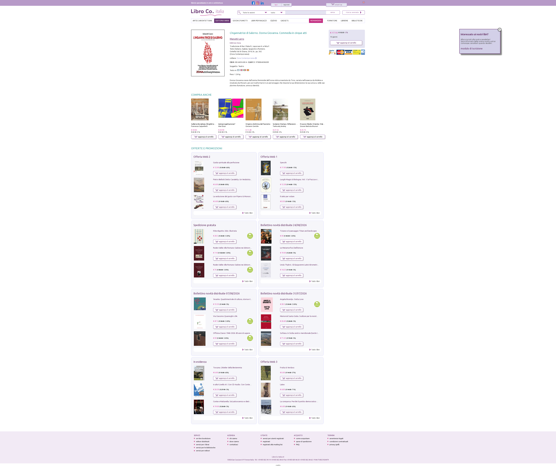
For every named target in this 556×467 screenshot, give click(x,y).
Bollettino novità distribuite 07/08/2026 (216, 293)
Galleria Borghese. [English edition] (205, 124)
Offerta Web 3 (268, 361)
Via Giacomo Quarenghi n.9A (225, 316)
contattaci (233, 444)
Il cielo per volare (287, 196)
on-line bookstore (203, 438)
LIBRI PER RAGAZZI (259, 21)
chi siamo (233, 438)
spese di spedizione (304, 441)
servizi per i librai (202, 444)
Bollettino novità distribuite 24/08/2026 (283, 225)
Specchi (283, 162)
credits (278, 465)
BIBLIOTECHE (357, 21)
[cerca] (332, 12)
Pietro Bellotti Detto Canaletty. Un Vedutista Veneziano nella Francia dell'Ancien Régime (250, 179)
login (276, 5)
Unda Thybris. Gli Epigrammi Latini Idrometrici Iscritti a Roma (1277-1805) (310, 265)
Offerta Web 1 (268, 156)
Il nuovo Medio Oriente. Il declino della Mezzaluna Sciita (323, 124)
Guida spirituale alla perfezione (226, 162)
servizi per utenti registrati (273, 438)
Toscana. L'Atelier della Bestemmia (227, 368)
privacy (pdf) (334, 444)
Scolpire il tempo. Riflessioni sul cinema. (289, 124)
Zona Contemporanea (246, 58)
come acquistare (303, 438)
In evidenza (199, 361)
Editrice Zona (235, 43)
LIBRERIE (344, 21)
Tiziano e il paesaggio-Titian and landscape (298, 231)
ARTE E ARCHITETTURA (202, 21)
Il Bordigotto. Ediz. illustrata (225, 231)
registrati (286, 5)
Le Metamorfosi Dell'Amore (291, 248)
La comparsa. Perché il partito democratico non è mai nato (304, 401)
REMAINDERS (315, 21)
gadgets (284, 21)
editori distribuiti (202, 441)
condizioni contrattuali (339, 441)
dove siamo (234, 441)
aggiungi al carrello (205, 137)
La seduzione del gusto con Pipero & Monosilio (233, 196)
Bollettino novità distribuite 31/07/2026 (283, 293)
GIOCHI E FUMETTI (240, 21)
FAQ (297, 444)
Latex (282, 384)
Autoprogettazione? (226, 124)
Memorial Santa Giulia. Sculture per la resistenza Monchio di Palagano (309, 316)
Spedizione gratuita (204, 225)
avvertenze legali (336, 438)
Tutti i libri (248, 213)
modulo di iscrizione (472, 48)
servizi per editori (203, 451)
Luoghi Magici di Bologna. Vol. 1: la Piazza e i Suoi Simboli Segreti (307, 179)
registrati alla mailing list (272, 444)
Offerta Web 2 (201, 156)
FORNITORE (332, 21)
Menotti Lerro (237, 39)
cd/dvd (273, 21)
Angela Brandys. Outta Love (291, 299)
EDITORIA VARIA (222, 21)
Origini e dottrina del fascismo (258, 124)
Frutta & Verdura (287, 368)
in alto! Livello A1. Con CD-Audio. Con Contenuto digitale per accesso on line (245, 384)
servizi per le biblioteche (205, 447)
